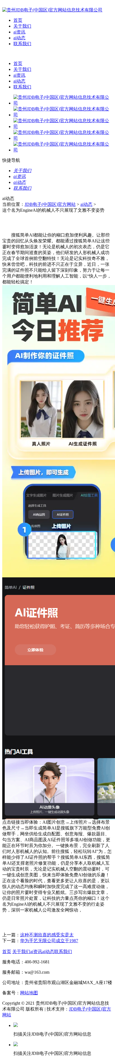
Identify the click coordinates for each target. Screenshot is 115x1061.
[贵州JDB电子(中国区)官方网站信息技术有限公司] (52, 10)
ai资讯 (19, 32)
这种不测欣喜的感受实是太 (47, 934)
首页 (17, 20)
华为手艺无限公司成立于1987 (49, 940)
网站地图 (29, 992)
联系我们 (22, 43)
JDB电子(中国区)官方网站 (50, 204)
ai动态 (19, 37)
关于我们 (22, 26)
